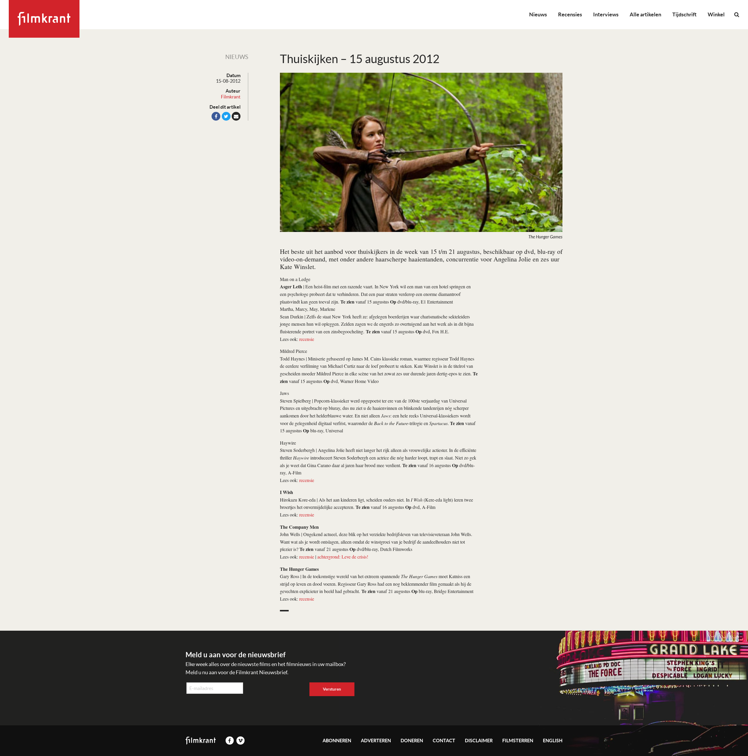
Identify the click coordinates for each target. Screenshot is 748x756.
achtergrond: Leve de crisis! (342, 557)
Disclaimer (479, 740)
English (552, 740)
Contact (444, 740)
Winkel (716, 14)
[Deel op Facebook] (216, 116)
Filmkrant (230, 96)
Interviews (606, 14)
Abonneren (337, 740)
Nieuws (538, 14)
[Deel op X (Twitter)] (226, 116)
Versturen (332, 689)
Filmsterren (517, 740)
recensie (306, 339)
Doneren (412, 740)
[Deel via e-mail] (236, 116)
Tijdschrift (684, 14)
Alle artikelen (645, 14)
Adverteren (376, 740)
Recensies (570, 14)
